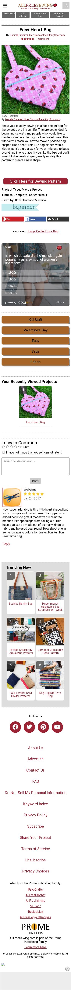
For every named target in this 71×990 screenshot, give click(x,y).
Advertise (35, 759)
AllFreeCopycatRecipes (35, 917)
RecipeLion (35, 911)
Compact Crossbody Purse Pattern (50, 651)
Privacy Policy (35, 815)
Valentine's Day (36, 330)
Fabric (35, 362)
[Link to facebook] (15, 727)
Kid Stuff (35, 319)
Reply (6, 544)
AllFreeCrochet (35, 895)
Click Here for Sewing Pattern (35, 181)
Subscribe (35, 826)
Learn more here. (35, 947)
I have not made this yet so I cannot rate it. (34, 452)
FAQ (35, 781)
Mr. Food (35, 906)
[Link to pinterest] (43, 727)
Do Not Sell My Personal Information (35, 792)
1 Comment (42, 38)
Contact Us (35, 770)
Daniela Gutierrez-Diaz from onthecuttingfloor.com (37, 35)
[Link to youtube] (57, 727)
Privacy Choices (35, 871)
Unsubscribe (35, 860)
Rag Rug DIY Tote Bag (50, 695)
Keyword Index (35, 804)
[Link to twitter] (29, 727)
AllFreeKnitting (35, 900)
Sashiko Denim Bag (21, 603)
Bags (35, 351)
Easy (35, 340)
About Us (35, 748)
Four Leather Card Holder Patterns (21, 695)
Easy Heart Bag (35, 422)
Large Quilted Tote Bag (43, 231)
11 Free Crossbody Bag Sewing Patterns (21, 651)
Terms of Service (35, 849)
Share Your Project (35, 837)
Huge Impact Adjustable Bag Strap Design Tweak (50, 606)
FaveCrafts (35, 889)
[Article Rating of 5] (27, 38)
